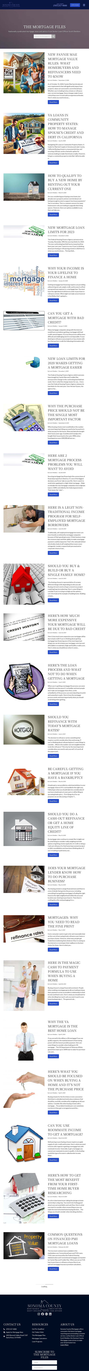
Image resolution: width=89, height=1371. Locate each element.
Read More (54, 102)
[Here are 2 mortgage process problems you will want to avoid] (23, 459)
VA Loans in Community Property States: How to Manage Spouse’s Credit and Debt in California (66, 126)
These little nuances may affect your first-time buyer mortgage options (66, 1291)
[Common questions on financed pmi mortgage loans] (23, 1245)
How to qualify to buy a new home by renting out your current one (65, 182)
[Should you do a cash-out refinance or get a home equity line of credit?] (23, 829)
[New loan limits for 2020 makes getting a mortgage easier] (23, 362)
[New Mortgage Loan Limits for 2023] (23, 231)
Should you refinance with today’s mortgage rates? (64, 723)
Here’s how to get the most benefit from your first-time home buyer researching (64, 1184)
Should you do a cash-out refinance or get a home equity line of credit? (66, 823)
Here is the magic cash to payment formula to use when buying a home (64, 971)
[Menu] (84, 5)
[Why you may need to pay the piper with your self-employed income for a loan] (23, 1351)
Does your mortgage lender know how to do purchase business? (66, 874)
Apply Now (75, 5)
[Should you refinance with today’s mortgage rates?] (23, 730)
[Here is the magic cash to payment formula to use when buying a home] (23, 985)
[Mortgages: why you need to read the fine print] (23, 929)
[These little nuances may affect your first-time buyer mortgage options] (23, 1293)
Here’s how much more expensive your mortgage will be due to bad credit (66, 622)
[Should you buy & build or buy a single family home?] (23, 584)
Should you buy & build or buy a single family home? (66, 570)
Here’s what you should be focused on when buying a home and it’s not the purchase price (66, 1080)
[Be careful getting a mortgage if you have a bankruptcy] (23, 781)
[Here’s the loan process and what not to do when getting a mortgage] (23, 681)
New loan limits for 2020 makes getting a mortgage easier (66, 363)
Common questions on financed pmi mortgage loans (65, 1238)
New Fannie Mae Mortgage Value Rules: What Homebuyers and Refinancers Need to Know (64, 65)
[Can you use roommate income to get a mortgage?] (23, 1143)
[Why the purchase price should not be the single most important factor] (23, 417)
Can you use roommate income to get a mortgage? (65, 1129)
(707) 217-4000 (60, 5)
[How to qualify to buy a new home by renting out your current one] (23, 187)
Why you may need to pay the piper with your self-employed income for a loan (65, 1347)
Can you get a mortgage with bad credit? (66, 317)
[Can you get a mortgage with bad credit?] (23, 320)
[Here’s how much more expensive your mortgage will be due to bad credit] (23, 627)
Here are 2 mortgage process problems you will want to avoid (65, 462)
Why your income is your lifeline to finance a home (66, 272)
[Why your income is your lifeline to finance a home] (23, 281)
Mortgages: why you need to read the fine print (63, 921)
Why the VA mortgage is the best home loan (63, 1026)
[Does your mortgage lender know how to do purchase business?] (23, 879)
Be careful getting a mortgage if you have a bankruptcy (65, 773)
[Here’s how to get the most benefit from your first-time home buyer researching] (23, 1198)
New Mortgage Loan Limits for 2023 (66, 229)
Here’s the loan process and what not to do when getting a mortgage (66, 671)
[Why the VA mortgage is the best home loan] (23, 1040)
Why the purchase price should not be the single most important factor (66, 412)
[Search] (53, 36)
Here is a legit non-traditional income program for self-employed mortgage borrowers (66, 516)
